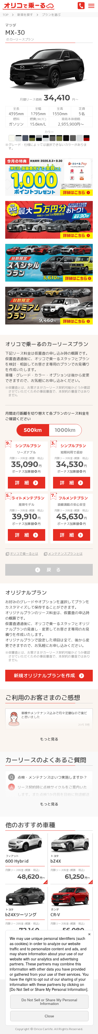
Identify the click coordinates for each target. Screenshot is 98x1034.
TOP (5, 14)
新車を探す (25, 14)
